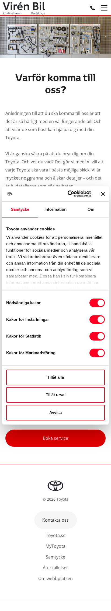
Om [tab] (91, 209)
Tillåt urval (55, 394)
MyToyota (55, 546)
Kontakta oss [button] (55, 520)
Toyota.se (55, 535)
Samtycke (55, 557)
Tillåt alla (55, 377)
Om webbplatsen (55, 578)
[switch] (97, 319)
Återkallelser (55, 568)
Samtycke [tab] (20, 209)
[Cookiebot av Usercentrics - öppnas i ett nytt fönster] (68, 193)
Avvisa (55, 412)
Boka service (55, 438)
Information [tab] (55, 209)
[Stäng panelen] (103, 194)
